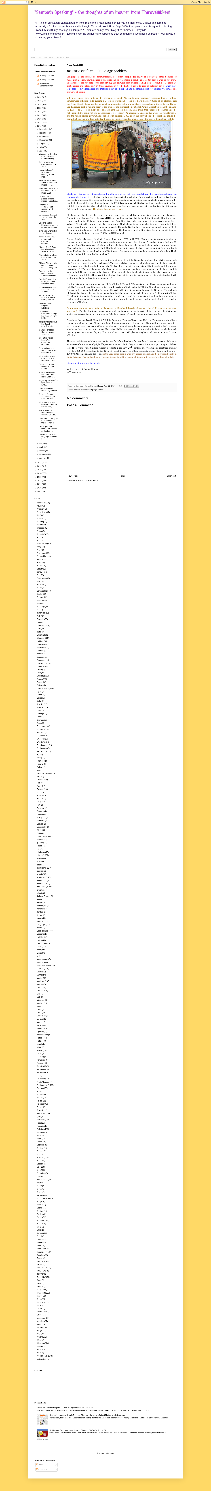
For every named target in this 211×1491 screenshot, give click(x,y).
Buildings (41, 607)
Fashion (40, 761)
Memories (41, 991)
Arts (38, 550)
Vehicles (40, 1321)
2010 (39, 488)
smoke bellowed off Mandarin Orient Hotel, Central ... (47, 374)
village (39, 1331)
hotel (39, 862)
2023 (39, 108)
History (40, 855)
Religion (40, 1129)
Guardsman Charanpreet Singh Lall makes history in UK (48, 314)
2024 (39, 104)
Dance (39, 695)
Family (39, 758)
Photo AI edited (43, 1082)
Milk (38, 997)
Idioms (39, 865)
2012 (39, 481)
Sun (38, 1236)
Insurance (41, 884)
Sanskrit (40, 1151)
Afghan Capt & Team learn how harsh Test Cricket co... (47, 249)
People (100, 390)
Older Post (171, 476)
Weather (40, 1343)
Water (39, 1337)
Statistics (40, 1220)
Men (38, 994)
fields (39, 770)
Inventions (41, 890)
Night (39, 1047)
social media (42, 1195)
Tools (39, 1283)
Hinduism (41, 852)
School (40, 1154)
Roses (39, 1142)
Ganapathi (41, 818)
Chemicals (41, 635)
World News (42, 1356)
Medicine (40, 981)
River (39, 1135)
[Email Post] (120, 386)
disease (40, 707)
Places (39, 1091)
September (44, 140)
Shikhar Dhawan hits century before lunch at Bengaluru (48, 265)
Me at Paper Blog (63, 57)
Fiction (39, 767)
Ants (38, 540)
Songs (39, 1201)
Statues (40, 1224)
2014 (39, 473)
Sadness (40, 1145)
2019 (39, 122)
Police (39, 1101)
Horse (39, 858)
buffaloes (40, 603)
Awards (40, 559)
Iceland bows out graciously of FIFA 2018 (47, 164)
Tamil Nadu (41, 1249)
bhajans (40, 581)
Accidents (41, 503)
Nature (39, 1041)
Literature (41, 943)
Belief (39, 575)
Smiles (39, 1192)
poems (39, 1098)
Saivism (40, 1148)
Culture (40, 685)
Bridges (40, 597)
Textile (39, 1264)
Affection (40, 509)
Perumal (40, 1072)
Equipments (42, 748)
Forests (40, 795)
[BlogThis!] (128, 386)
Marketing (41, 968)
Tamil (39, 1246)
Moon (39, 1010)
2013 (39, 477)
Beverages (41, 578)
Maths (39, 975)
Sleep (39, 1186)
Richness (41, 1132)
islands (40, 893)
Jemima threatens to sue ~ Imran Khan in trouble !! (47, 350)
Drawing (40, 720)
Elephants (41, 736)
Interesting (85, 390)
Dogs (39, 710)
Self (38, 1167)
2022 (39, 112)
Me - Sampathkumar (46, 57)
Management (42, 959)
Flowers (40, 789)
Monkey (40, 1003)
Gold (39, 833)
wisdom (40, 1346)
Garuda (40, 824)
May (41, 443)
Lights (39, 940)
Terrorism (41, 1261)
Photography (42, 1085)
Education (41, 729)
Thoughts (41, 1277)
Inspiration (41, 877)
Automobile (41, 556)
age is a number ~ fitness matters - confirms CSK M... (47, 412)
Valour (39, 1315)
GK (38, 830)
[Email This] (125, 386)
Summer (40, 1233)
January (43, 458)
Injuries (40, 871)
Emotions (41, 739)
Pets (38, 1076)
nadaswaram (42, 1035)
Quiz (39, 1117)
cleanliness (41, 648)
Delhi (39, 701)
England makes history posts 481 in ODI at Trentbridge (48, 225)
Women (40, 1350)
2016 (39, 466)
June (41, 151)
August (42, 144)
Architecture (42, 544)
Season (40, 1164)
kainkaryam (41, 906)
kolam (39, 918)
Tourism (40, 1287)
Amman (40, 518)
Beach (39, 566)
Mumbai (40, 1022)
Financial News (43, 773)
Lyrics (39, 953)
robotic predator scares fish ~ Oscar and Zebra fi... (48, 428)
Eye (38, 755)
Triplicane (41, 1302)
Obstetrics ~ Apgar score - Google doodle (46, 366)
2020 (39, 119)
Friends (40, 799)
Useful (39, 1309)
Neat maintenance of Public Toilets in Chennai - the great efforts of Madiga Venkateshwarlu (87, 1415)
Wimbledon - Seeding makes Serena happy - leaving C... (48, 156)
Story (39, 1227)
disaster (40, 704)
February (43, 454)
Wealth (40, 1340)
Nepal (39, 1044)
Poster (39, 1107)
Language (93, 390)
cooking (40, 669)
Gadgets (40, 811)
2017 (39, 462)
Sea (38, 1161)
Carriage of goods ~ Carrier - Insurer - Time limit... (47, 332)
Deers (39, 698)
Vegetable (41, 1318)
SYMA (39, 1242)
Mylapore (41, 1028)
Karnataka (41, 909)
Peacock (40, 1063)
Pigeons (40, 1088)
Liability (40, 937)
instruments (41, 881)
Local (39, 947)
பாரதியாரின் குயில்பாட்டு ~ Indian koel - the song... (48, 217)
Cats (39, 629)
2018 (39, 126)
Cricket (40, 676)
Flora (39, 786)
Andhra (40, 525)
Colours (40, 651)
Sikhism (40, 1176)
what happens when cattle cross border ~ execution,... (48, 404)
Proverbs (40, 1110)
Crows (39, 682)
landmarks (41, 921)
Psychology (41, 1113)
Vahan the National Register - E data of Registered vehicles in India (65, 1408)
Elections (40, 732)
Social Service (43, 1198)
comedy (40, 654)
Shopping (41, 1173)
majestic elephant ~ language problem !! (98, 71)
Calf (38, 616)
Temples (40, 1255)
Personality (41, 1069)
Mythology (41, 1031)
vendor (40, 1324)
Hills (38, 849)
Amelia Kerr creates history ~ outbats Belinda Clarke (47, 281)
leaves (39, 928)
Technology (41, 1252)
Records (40, 1126)
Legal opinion (42, 931)
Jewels (40, 902)
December (44, 129)
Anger (39, 531)
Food (39, 792)
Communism (42, 657)
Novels (40, 1050)
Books (39, 594)
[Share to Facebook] (134, 386)
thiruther (40, 1274)
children (40, 641)
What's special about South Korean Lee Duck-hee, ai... (48, 182)
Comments (43, 1469)
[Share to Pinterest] (137, 386)
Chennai (40, 638)
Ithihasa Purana (43, 896)
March (42, 451)
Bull (38, 610)
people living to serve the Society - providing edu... (48, 324)
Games (40, 814)
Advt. (39, 506)
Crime (39, 679)
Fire (38, 777)
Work (39, 1353)
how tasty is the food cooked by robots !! (48, 389)
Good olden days (44, 836)
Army (39, 547)
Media (39, 978)
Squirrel (40, 1211)
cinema (40, 644)
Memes (40, 984)
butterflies (41, 613)
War (38, 1334)
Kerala (39, 915)
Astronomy (41, 553)
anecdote (41, 528)
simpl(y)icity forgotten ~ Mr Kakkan (48, 232)
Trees (39, 1299)
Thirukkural (41, 1271)
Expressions (42, 751)
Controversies (43, 666)
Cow (39, 673)
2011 (39, 484)
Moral (39, 1013)
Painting (40, 1057)
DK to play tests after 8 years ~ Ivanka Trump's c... (47, 289)
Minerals (40, 1000)
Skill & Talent (42, 1180)
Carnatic (40, 619)
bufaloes (40, 600)
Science (40, 1157)
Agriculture (41, 512)
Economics (41, 726)
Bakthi (39, 562)
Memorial (41, 987)
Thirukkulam (42, 1268)
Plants (39, 1094)
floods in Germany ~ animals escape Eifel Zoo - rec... (47, 396)
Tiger (39, 1280)
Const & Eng (42, 663)
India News (41, 868)
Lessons (40, 934)
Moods (39, 1006)
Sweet (39, 1239)
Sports (39, 1208)
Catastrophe (42, 625)
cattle (39, 632)
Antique (40, 537)
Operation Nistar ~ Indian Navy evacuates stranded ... (46, 341)
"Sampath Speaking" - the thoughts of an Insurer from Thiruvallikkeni (102, 12)
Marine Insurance (44, 965)
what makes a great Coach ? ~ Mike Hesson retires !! (47, 358)
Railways (40, 1120)
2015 (39, 470)
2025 (39, 101)
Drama (39, 717)
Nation (39, 1038)
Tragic (39, 1290)
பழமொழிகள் (41, 1359)
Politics (40, 1104)
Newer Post (72, 476)
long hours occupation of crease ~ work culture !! (46, 207)
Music (39, 1025)
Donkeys (40, 714)
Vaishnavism (42, 1312)
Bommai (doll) (43, 591)
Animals (77, 390)
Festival (40, 764)
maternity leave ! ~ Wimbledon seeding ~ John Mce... (46, 173)
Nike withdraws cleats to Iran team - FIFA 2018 (48, 257)
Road (39, 1139)
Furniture (40, 808)
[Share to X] (131, 386)
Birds (39, 585)
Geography (41, 827)
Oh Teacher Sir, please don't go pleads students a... (48, 198)
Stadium (40, 1214)
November (44, 133)
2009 (39, 491)
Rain (39, 1123)
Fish (38, 783)
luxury (39, 950)
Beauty (40, 569)
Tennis (39, 1258)
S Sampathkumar (47, 76)
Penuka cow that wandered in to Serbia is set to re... (48, 273)
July (41, 147)
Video (39, 1327)
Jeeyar (39, 899)
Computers (41, 660)
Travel (39, 1296)
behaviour (41, 572)
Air (38, 515)
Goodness (41, 839)
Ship (39, 1170)
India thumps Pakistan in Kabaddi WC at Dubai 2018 (48, 190)
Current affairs (43, 688)
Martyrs (40, 972)
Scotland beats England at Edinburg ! (45, 305)
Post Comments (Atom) (88, 480)
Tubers (40, 1305)
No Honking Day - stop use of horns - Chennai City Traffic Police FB (77, 1430)
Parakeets (41, 1060)
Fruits (39, 802)
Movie (39, 1019)
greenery (40, 843)
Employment (42, 742)
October (42, 136)
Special (40, 1205)
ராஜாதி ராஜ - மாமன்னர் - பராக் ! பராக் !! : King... (48, 382)
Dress (39, 723)
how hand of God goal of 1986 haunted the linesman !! (48, 420)
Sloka (39, 1189)
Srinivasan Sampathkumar (46, 85)
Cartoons (40, 622)
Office (39, 1054)
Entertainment (43, 745)
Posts (40, 1465)
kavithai (40, 912)
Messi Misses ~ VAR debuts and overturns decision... (47, 240)
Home (33, 57)
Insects (40, 874)
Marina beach (42, 962)
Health (39, 846)
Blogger (110, 1453)
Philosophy (41, 1079)
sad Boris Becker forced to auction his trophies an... (47, 297)
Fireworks (41, 780)
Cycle (39, 692)
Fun (38, 805)
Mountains (41, 1016)
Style (39, 1230)
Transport (41, 1293)
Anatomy (40, 522)
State (39, 1217)
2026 (39, 97)
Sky (38, 1183)
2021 (39, 115)
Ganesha (40, 821)
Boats (39, 588)
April (41, 447)
